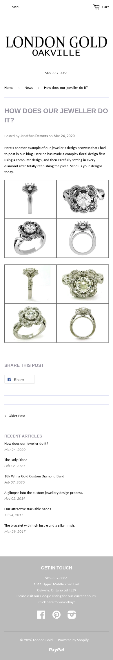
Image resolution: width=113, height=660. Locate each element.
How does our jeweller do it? (26, 444)
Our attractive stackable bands (27, 509)
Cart (105, 7)
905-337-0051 (56, 73)
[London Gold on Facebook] (41, 617)
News (29, 88)
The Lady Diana (15, 460)
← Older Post (14, 416)
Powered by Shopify (73, 640)
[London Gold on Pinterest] (56, 617)
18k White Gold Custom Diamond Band (34, 476)
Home (8, 88)
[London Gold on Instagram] (72, 617)
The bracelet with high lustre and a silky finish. (39, 525)
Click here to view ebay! (57, 602)
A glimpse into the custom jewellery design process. (43, 493)
